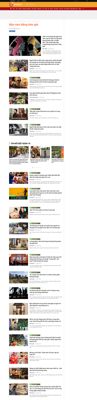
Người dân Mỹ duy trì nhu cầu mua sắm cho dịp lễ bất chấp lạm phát (45, 128)
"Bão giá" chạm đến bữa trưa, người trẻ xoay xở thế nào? (45, 112)
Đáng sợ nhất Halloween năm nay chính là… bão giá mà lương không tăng (46, 369)
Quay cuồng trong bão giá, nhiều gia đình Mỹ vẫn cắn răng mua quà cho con (45, 176)
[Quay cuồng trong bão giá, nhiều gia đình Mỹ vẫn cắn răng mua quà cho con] (18, 178)
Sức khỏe (56, 8)
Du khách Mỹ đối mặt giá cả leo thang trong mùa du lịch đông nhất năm (44, 291)
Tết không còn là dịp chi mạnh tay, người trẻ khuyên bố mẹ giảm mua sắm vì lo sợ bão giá (45, 227)
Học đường (66, 8)
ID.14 (19, 0)
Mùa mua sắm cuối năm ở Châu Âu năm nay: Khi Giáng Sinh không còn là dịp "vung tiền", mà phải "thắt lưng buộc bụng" (45, 259)
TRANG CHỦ (10, 8)
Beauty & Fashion (26, 8)
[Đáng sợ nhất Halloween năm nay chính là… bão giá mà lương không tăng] (18, 374)
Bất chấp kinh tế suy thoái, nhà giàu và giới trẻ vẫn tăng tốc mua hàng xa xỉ (45, 304)
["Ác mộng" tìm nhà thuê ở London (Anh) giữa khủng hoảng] (18, 277)
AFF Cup (32, 4)
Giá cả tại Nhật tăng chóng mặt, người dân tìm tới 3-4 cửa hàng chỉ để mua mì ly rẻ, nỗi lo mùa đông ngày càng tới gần (46, 388)
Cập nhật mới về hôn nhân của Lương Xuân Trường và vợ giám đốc (60, 161)
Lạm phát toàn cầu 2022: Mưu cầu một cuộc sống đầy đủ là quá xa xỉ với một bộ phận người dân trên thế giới (46, 193)
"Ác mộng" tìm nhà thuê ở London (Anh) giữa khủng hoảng (45, 276)
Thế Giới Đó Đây (34, 97)
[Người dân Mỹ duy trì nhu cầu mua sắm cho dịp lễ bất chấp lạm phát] (18, 130)
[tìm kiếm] (87, 1)
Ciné (17, 8)
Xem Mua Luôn (73, 8)
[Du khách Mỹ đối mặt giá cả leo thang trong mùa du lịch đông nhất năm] (18, 293)
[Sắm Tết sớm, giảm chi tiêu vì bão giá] (18, 213)
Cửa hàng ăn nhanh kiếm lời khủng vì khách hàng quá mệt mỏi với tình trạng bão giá (44, 81)
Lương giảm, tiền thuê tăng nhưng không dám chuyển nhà (45, 242)
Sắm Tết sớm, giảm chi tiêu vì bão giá (42, 210)
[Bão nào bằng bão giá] (45, 77)
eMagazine (13, 0)
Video (79, 8)
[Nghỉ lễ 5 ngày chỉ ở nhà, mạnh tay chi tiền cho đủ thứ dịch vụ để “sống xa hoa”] (40, 152)
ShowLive (24, 0)
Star (14, 8)
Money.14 (39, 8)
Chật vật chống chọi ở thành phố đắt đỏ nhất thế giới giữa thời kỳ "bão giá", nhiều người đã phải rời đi (45, 339)
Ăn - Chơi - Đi (46, 8)
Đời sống (34, 8)
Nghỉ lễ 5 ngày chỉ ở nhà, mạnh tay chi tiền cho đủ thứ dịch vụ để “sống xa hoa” (39, 161)
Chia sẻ (13, 31)
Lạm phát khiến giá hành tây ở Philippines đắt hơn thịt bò (45, 94)
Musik (20, 8)
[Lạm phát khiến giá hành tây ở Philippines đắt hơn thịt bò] (18, 98)
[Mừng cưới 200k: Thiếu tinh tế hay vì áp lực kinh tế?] (18, 358)
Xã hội (51, 8)
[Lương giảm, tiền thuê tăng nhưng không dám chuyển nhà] (18, 244)
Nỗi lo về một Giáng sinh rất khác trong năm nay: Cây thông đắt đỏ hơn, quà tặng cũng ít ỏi (45, 320)
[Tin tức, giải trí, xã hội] (16, 4)
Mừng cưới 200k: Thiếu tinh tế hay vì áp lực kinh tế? (44, 353)
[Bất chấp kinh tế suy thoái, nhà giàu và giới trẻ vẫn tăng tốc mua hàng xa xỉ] (18, 309)
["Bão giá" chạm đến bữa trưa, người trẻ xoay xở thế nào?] (18, 114)
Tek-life (61, 8)
